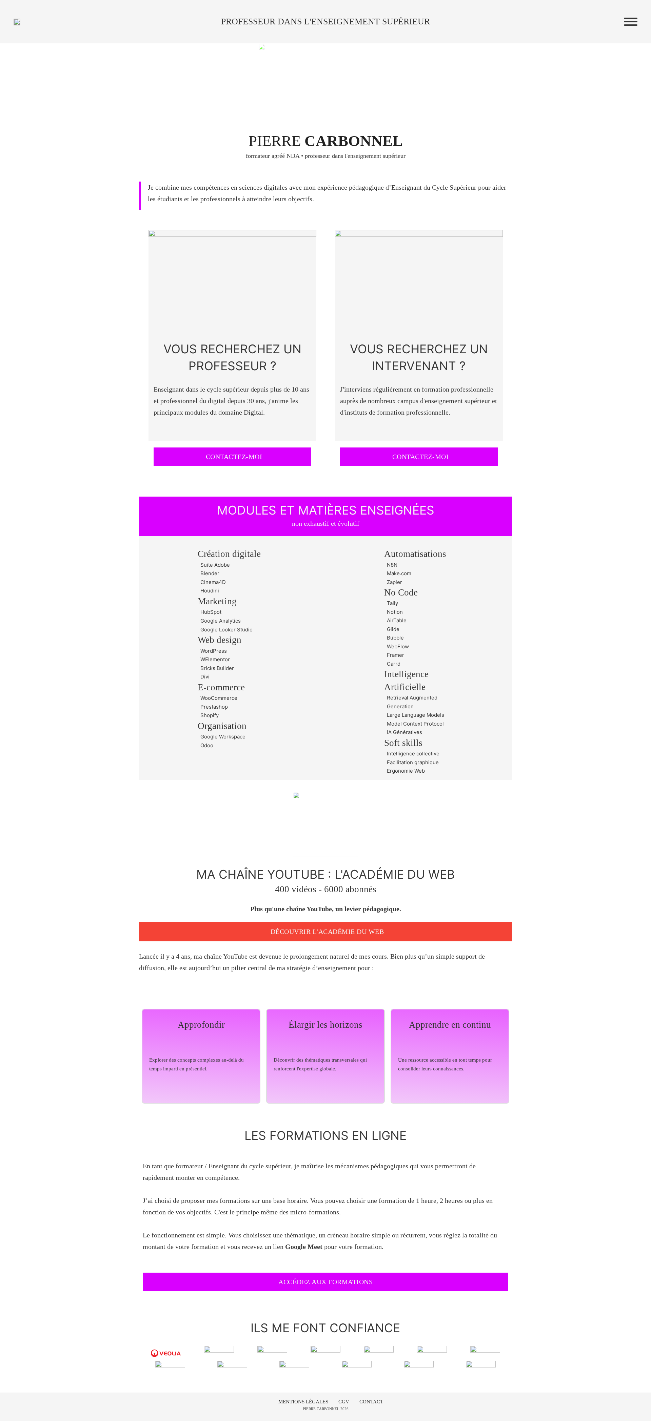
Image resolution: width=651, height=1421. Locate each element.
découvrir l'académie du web (327, 931)
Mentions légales (303, 1401)
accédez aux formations (325, 1282)
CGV (343, 1401)
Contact (371, 1401)
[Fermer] (630, 22)
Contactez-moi (234, 456)
